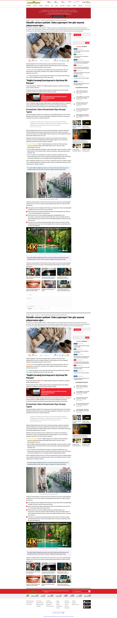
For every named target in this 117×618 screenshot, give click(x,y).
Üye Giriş (73, 601)
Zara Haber (28, 20)
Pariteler (72, 596)
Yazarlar (74, 5)
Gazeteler (80, 5)
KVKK (62, 616)
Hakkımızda (46, 616)
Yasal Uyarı (71, 616)
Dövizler (58, 602)
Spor (52, 5)
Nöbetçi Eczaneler (40, 604)
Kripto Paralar (87, 596)
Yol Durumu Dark (29, 602)
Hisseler (66, 596)
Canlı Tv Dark (38, 601)
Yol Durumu (79, 596)
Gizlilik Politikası (54, 616)
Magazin (32, 20)
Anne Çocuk (37, 20)
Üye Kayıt (74, 602)
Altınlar (57, 601)
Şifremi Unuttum (75, 604)
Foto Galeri (62, 5)
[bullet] (43, 308)
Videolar (69, 5)
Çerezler (58, 616)
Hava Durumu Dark (30, 601)
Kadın (56, 5)
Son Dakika (28, 5)
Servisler (35, 5)
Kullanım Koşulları (66, 616)
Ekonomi (47, 5)
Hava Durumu (50, 596)
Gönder (29, 308)
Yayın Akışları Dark (39, 602)
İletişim (49, 616)
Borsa (27, 596)
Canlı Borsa (48, 601)
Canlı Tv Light (29, 604)
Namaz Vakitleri (34, 596)
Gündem (41, 5)
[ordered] (41, 308)
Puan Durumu (58, 596)
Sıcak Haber (67, 607)
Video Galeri (67, 602)
